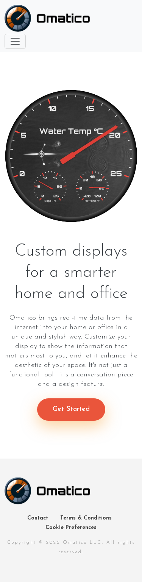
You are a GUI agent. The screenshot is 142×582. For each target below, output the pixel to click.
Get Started (71, 409)
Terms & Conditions (86, 518)
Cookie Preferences (71, 528)
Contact (37, 518)
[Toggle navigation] (15, 41)
